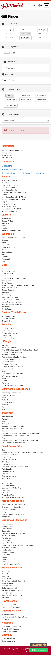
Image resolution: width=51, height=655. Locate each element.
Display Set (6, 431)
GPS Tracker (6, 555)
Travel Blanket (7, 574)
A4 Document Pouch (9, 288)
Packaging (5, 419)
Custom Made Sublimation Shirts (14, 192)
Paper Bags (6, 269)
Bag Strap (5, 242)
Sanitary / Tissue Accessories (13, 497)
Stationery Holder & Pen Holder (13, 426)
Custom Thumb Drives (14, 313)
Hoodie (4, 228)
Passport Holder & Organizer (12, 590)
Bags (5, 265)
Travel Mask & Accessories (12, 595)
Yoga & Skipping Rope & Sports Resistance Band (20, 350)
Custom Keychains (9, 476)
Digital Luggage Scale (10, 588)
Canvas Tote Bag (8, 335)
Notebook (7, 623)
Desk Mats (6, 531)
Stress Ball (6, 478)
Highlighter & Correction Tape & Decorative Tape (20, 440)
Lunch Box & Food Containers (13, 385)
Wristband (6, 259)
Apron (4, 250)
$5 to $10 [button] (42, 30)
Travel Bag (6, 576)
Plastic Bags (6, 281)
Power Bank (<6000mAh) (11, 605)
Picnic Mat (5, 383)
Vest (3, 254)
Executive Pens (7, 619)
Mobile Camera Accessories (12, 509)
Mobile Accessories (13, 501)
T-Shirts (6, 177)
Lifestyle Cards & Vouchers (12, 352)
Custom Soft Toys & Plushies (12, 374)
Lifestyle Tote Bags (9, 328)
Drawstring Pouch (8, 271)
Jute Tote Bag (7, 331)
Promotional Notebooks (10, 629)
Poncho (4, 226)
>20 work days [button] (10, 105)
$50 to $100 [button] (25, 38)
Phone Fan (6, 516)
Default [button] (10, 96)
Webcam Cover (7, 526)
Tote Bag (7, 325)
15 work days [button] (26, 100)
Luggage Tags (7, 593)
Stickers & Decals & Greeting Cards (15, 467)
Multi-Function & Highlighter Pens (14, 617)
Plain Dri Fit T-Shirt (9, 204)
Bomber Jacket (7, 221)
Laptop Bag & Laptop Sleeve (12, 302)
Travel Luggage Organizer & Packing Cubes (18, 285)
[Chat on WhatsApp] (38, 650)
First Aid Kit (6, 571)
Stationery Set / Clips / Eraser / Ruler (15, 436)
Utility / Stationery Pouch (11, 299)
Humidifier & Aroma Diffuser (12, 564)
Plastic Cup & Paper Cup (11, 393)
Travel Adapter (7, 583)
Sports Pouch (7, 309)
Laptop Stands (7, 543)
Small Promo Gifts (12, 446)
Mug (3, 409)
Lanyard (5, 257)
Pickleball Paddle (8, 362)
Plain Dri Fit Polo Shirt (10, 180)
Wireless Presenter (9, 536)
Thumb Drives (7, 321)
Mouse (4, 557)
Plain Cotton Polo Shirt (10, 185)
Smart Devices (7, 529)
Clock (4, 450)
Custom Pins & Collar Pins (11, 488)
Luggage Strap (7, 586)
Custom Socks (7, 252)
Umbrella (7, 635)
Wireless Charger (8, 552)
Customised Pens (12, 611)
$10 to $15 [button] (9, 34)
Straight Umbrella (8, 641)
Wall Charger (6, 538)
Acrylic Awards (7, 417)
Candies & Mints (8, 471)
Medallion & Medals (9, 459)
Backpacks (6, 307)
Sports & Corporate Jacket (12, 230)
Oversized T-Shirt (8, 188)
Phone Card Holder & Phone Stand (14, 505)
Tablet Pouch (7, 283)
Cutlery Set (6, 381)
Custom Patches (8, 464)
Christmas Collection (9, 364)
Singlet (4, 202)
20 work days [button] (41, 100)
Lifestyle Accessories (10, 376)
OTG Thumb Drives (9, 319)
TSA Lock (5, 597)
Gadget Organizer (8, 290)
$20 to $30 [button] (42, 34)
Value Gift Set (7, 345)
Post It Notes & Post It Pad (12, 428)
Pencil (4, 421)
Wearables (8, 234)
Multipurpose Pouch (9, 276)
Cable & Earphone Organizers (13, 514)
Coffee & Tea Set (8, 402)
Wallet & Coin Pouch (9, 347)
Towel (4, 378)
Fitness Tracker (7, 524)
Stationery (7, 413)
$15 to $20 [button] (25, 34)
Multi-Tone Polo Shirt (10, 211)
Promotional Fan (8, 495)
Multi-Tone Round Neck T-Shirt (13, 199)
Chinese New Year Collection (12, 366)
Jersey (4, 195)
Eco (5, 80)
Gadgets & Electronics (14, 520)
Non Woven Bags (8, 338)
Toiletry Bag (6, 295)
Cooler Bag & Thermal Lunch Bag (14, 278)
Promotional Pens (8, 614)
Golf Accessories (8, 369)
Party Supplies (7, 469)
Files (3, 438)
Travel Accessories (12, 568)
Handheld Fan (7, 550)
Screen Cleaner (7, 483)
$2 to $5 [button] (25, 30)
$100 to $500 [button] (42, 38)
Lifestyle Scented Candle (11, 359)
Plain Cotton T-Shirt (9, 206)
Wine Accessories (8, 395)
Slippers (5, 240)
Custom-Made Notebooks (11, 627)
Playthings (6, 490)
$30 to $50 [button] (9, 38)
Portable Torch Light (9, 455)
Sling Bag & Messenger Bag (12, 304)
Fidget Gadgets (7, 457)
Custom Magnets (8, 485)
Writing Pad (6, 424)
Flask (3, 407)
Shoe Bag (5, 292)
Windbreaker (6, 219)
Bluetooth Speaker (9, 547)
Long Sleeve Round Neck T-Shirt (14, 197)
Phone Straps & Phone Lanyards (14, 238)
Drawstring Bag (7, 273)
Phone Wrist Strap (9, 247)
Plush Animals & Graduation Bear (14, 357)
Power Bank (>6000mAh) (11, 607)
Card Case (5, 493)
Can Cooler (6, 474)
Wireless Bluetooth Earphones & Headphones (19, 545)
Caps (4, 261)
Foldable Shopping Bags (10, 333)
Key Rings (5, 371)
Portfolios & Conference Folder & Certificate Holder (21, 433)
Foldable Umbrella (8, 639)
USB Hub (5, 559)
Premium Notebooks (9, 631)
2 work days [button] (25, 96)
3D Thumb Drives (8, 316)
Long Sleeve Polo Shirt (10, 190)
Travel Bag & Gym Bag (10, 297)
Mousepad (6, 540)
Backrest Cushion (8, 355)
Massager (5, 562)
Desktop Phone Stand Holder (12, 507)
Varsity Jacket (7, 223)
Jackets (6, 215)
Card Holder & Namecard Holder (13, 443)
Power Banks (9, 601)
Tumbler (5, 405)
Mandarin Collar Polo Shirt (11, 209)
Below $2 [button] (8, 30)
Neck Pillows (6, 578)
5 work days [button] (41, 96)
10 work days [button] (10, 100)
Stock (13, 80)
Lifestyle (7, 341)
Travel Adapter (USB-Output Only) (15, 581)
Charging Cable (7, 512)
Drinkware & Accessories (16, 389)
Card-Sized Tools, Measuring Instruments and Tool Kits (22, 452)
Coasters (5, 481)
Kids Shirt (5, 183)
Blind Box (5, 462)
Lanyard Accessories (9, 245)
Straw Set (5, 397)
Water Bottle (7, 400)
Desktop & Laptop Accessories (13, 533)
